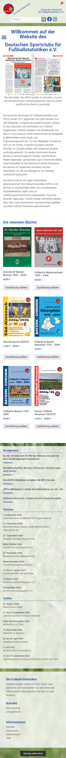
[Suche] (43, 19)
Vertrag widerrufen (33, 753)
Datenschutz (13, 734)
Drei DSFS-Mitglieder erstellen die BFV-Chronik (29, 480)
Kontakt (10, 727)
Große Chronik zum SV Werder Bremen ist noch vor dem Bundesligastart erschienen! (31, 457)
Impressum (12, 730)
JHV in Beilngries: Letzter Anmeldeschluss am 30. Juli (33, 489)
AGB (8, 738)
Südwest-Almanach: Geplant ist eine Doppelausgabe (32, 498)
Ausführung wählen (16, 287)
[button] (4, 37)
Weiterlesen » (8, 463)
